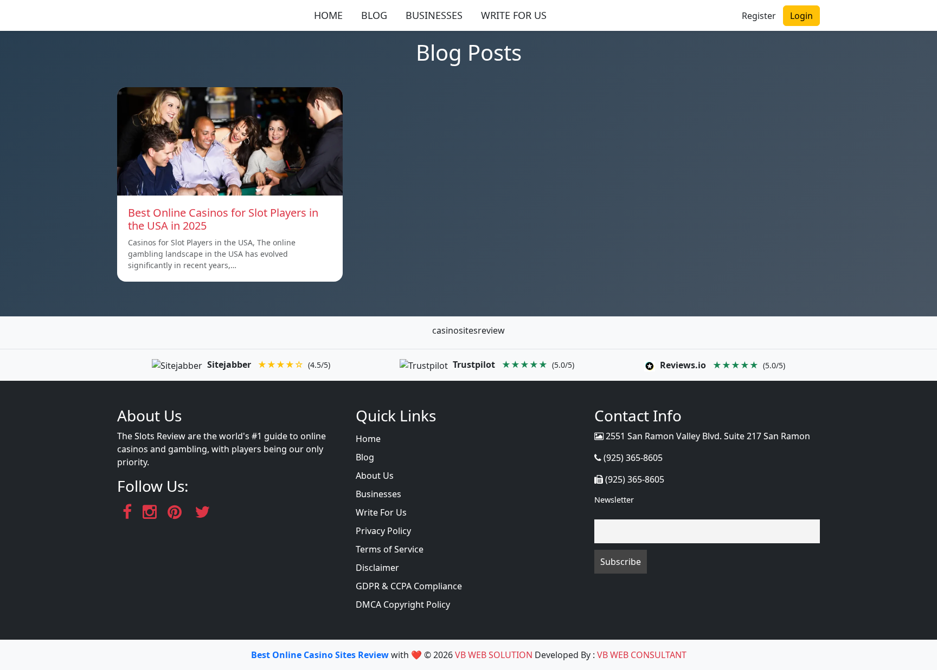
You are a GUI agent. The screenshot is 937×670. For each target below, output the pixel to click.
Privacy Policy (383, 531)
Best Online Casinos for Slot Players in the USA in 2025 (223, 219)
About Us (375, 476)
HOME (328, 15)
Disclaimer (377, 568)
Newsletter (614, 500)
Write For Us (381, 512)
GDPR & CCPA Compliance (409, 586)
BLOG (374, 15)
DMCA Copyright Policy (403, 604)
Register (759, 16)
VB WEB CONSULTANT (641, 655)
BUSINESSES (434, 15)
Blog (365, 457)
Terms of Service (389, 549)
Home (368, 439)
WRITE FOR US (514, 15)
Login (801, 16)
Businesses (378, 494)
